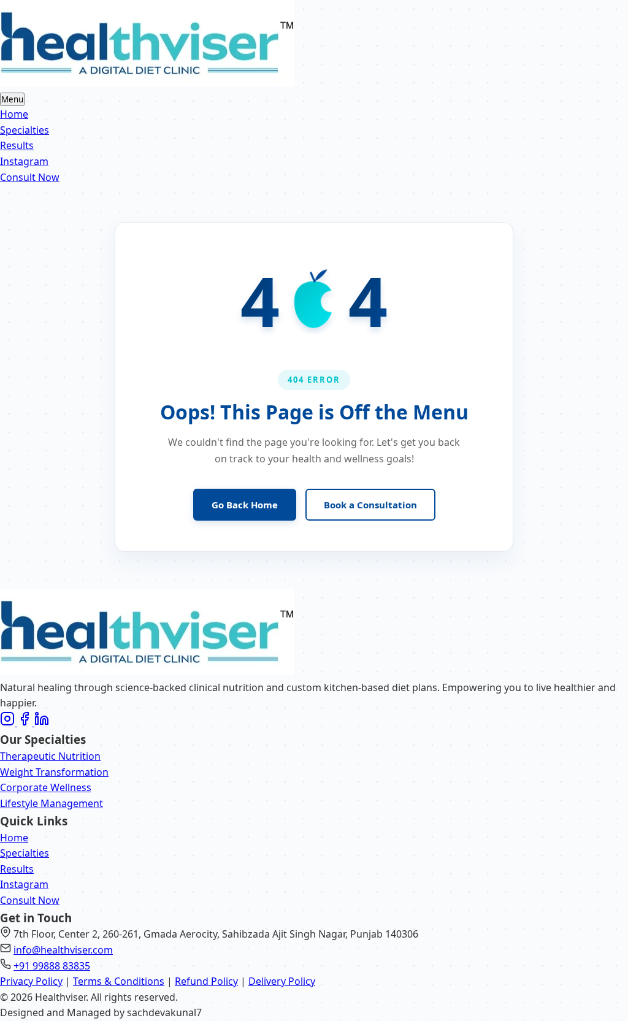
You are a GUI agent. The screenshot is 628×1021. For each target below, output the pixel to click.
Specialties (24, 130)
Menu (12, 99)
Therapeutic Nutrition (50, 756)
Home (14, 114)
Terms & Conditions (118, 981)
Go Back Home (245, 505)
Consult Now (29, 177)
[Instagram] (8, 722)
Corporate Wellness (45, 787)
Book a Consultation (370, 505)
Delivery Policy (281, 981)
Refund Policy (206, 981)
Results (17, 145)
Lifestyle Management (51, 803)
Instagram (24, 161)
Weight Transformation (54, 772)
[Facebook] (25, 722)
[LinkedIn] (41, 722)
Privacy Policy (31, 981)
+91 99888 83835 (51, 966)
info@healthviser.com (63, 950)
